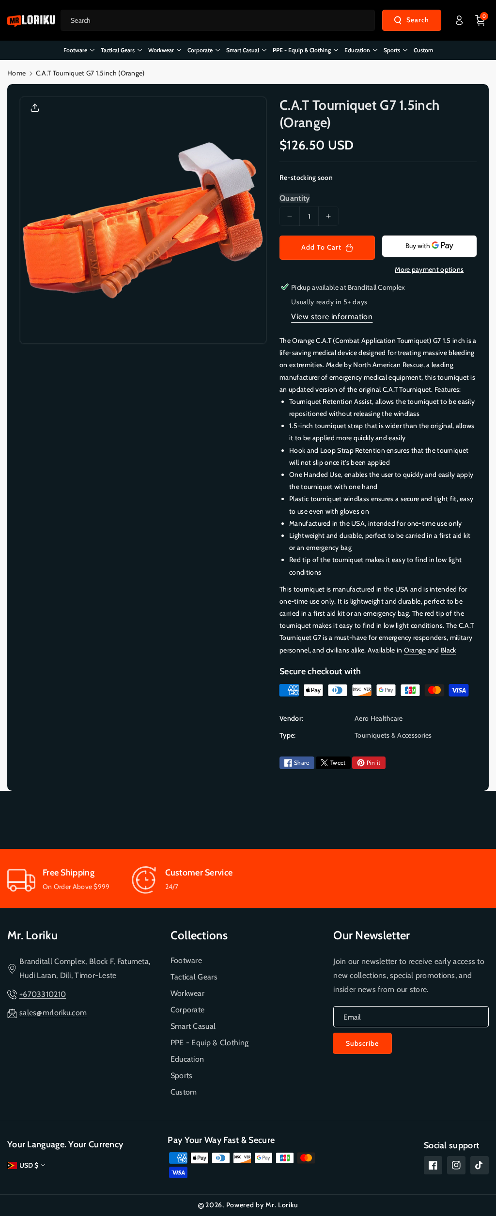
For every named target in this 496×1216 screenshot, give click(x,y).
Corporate (187, 1009)
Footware (186, 960)
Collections (199, 935)
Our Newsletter (371, 935)
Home (16, 73)
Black (448, 650)
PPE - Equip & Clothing (209, 1042)
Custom (183, 1092)
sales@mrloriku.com (53, 1012)
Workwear (187, 993)
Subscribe (362, 1043)
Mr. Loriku (32, 935)
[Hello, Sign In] (459, 20)
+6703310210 (42, 994)
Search (417, 19)
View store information (331, 316)
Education (187, 1059)
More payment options (429, 269)
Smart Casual (193, 1026)
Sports (181, 1075)
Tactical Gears (193, 976)
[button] (480, 20)
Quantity (294, 198)
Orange (415, 650)
